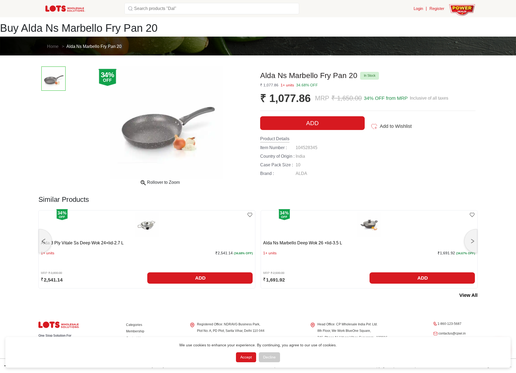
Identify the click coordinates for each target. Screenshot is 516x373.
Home (53, 46)
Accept (246, 357)
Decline (269, 357)
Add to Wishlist (396, 126)
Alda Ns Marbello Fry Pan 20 (93, 46)
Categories (134, 325)
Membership (135, 331)
